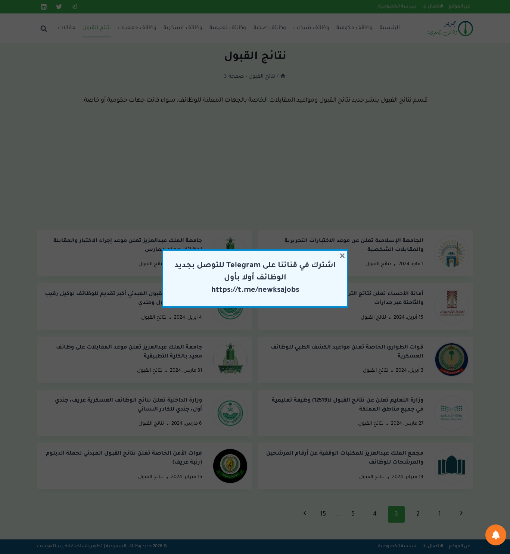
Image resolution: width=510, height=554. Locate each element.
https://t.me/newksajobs (255, 291)
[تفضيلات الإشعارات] (495, 534)
